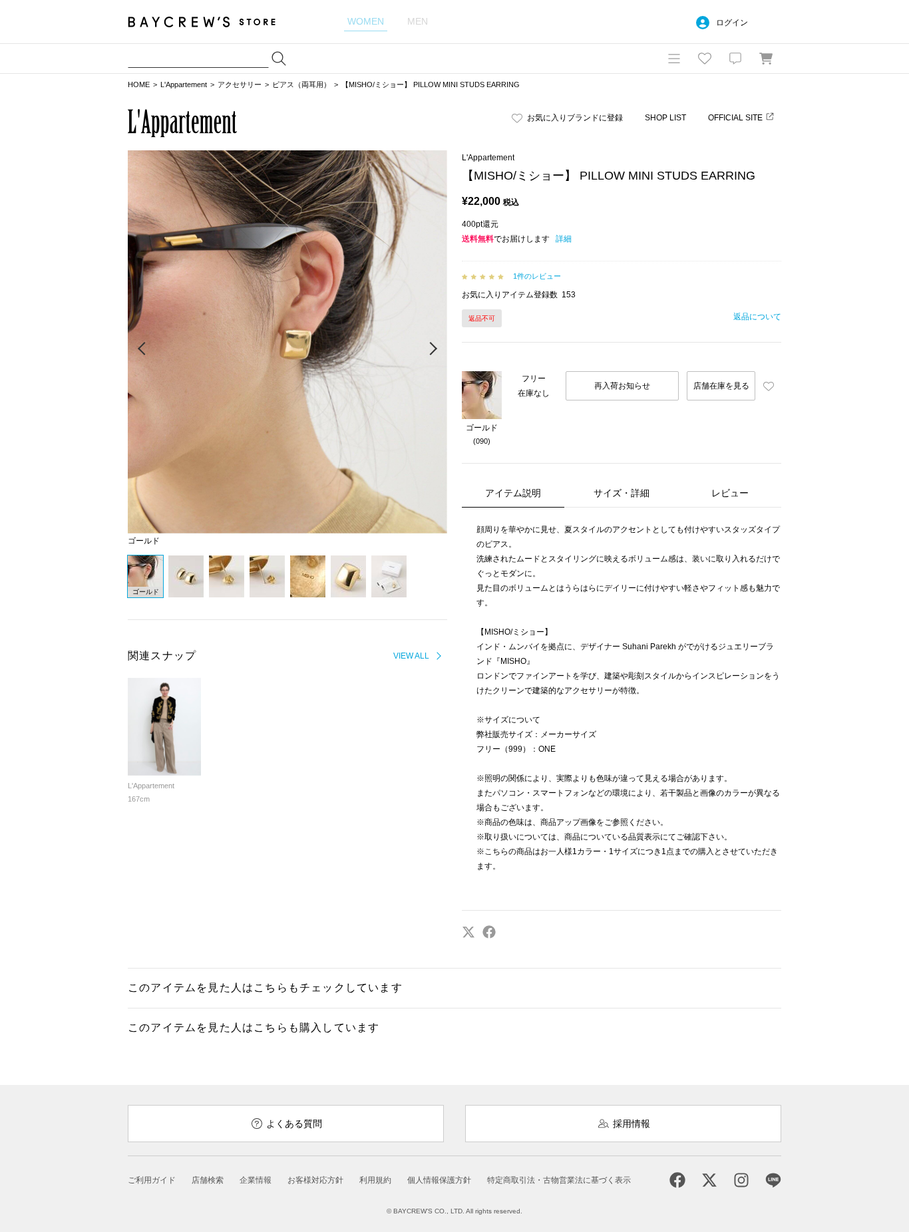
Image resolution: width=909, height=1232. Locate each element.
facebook (489, 932)
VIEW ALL (411, 656)
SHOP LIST (665, 117)
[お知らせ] (735, 58)
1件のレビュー (537, 276)
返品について (757, 316)
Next (432, 349)
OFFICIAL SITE (735, 117)
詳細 (564, 238)
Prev (142, 349)
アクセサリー (240, 84)
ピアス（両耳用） (301, 84)
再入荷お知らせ (622, 385)
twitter (468, 932)
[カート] (766, 58)
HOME (139, 84)
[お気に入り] (704, 58)
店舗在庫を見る (721, 385)
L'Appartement (183, 84)
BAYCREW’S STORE (211, 21)
